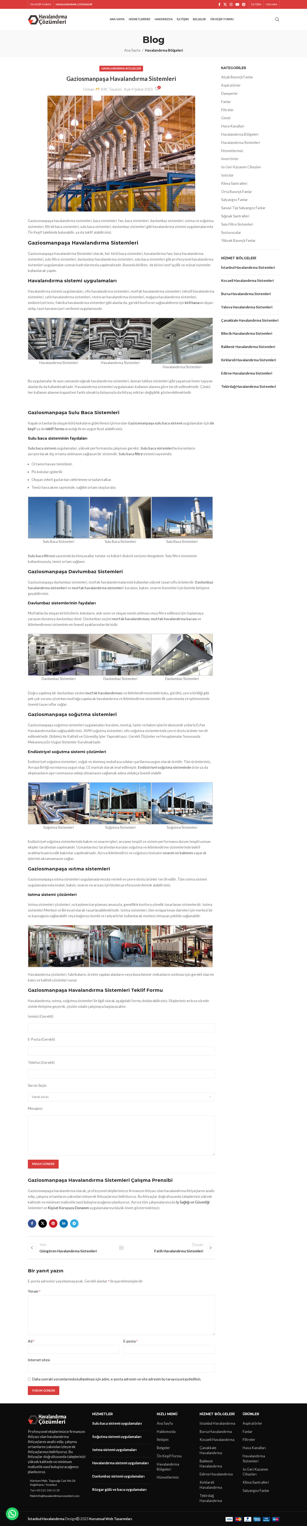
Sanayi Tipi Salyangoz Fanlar (243, 208)
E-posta (130, 1341)
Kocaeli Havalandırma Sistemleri (247, 280)
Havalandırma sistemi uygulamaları (120, 1463)
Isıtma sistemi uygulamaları (114, 1449)
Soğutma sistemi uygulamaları (116, 1436)
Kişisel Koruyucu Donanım (68, 1208)
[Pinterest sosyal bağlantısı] (244, 4)
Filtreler (227, 110)
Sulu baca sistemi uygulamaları (117, 1423)
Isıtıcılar (227, 175)
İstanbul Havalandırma (217, 1423)
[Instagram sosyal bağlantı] (231, 4)
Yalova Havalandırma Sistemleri (246, 307)
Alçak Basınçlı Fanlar (237, 77)
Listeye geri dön (121, 1248)
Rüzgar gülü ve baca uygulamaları (119, 1489)
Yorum (34, 1291)
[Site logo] (48, 19)
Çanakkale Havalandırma (211, 1450)
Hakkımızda (166, 1431)
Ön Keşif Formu (169, 1456)
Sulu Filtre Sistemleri (237, 224)
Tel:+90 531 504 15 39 (45, 1490)
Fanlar (226, 101)
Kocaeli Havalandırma (217, 1439)
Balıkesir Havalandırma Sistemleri (248, 346)
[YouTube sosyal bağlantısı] (237, 4)
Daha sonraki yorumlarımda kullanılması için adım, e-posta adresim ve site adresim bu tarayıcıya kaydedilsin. (116, 1379)
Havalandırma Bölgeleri (164, 50)
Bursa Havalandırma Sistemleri (246, 294)
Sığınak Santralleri (235, 216)
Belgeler (163, 1448)
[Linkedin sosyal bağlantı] (64, 1223)
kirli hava (192, 302)
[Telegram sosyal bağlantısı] (74, 1223)
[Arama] (277, 19)
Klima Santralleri (234, 183)
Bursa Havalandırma (216, 1431)
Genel (225, 118)
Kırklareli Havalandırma (211, 1485)
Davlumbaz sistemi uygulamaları (118, 1476)
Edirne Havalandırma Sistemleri (246, 373)
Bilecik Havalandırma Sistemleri (246, 333)
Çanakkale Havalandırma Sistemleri (250, 320)
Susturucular (231, 232)
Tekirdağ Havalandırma (211, 1498)
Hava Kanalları (232, 126)
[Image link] (48, 1419)
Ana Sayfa (132, 50)
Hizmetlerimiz (232, 151)
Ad (31, 1341)
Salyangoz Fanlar (234, 199)
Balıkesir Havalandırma (211, 1463)
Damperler (229, 93)
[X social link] (225, 4)
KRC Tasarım (111, 89)
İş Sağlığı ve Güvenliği (193, 1202)
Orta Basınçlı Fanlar (236, 191)
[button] (12, 1513)
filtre (139, 454)
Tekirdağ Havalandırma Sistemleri (248, 386)
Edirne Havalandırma (216, 1474)
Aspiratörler (231, 85)
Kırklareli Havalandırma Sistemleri (248, 360)
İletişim (163, 1439)
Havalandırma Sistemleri (240, 142)
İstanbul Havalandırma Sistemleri (248, 267)
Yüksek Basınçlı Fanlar (238, 240)
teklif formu (54, 429)
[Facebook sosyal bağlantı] (219, 4)
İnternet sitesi (39, 1360)
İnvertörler (230, 159)
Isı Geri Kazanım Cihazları (241, 167)
